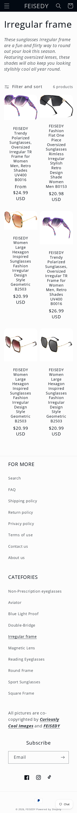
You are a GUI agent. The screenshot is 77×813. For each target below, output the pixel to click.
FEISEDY (30, 809)
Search (14, 478)
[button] (7, 6)
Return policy (20, 512)
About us (16, 557)
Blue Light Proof (23, 613)
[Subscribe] (63, 757)
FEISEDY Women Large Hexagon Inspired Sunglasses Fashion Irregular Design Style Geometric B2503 (20, 263)
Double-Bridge (21, 625)
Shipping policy (22, 500)
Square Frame (21, 693)
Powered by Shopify (48, 809)
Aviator (14, 602)
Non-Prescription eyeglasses (35, 591)
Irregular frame (22, 636)
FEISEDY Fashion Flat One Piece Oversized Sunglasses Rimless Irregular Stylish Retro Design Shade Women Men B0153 (56, 156)
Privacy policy (21, 523)
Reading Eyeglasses (26, 659)
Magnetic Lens (21, 647)
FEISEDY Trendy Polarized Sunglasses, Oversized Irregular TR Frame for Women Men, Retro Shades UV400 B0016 (20, 154)
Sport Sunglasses (24, 681)
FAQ (12, 489)
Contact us (18, 546)
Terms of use (20, 534)
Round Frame (20, 670)
